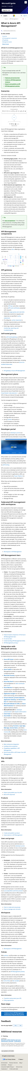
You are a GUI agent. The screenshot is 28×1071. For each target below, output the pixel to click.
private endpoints (19, 697)
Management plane (7, 42)
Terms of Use (19, 1067)
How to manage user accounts (12, 909)
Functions (16, 726)
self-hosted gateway (11, 337)
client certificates (20, 683)
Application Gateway (10, 699)
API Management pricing (10, 643)
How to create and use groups (12, 907)
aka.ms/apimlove (10, 220)
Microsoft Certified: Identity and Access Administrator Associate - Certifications (11, 1040)
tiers (13, 249)
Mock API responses (9, 794)
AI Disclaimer (4, 1062)
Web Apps (6, 728)
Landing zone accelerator (11, 746)
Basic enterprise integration (11, 744)
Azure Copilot (8, 669)
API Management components (9, 38)
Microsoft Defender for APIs (12, 703)
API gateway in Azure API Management (14, 370)
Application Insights (10, 693)
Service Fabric (14, 728)
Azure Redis (7, 716)
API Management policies (12, 86)
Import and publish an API (12, 84)
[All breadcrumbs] (2, 19)
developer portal (15, 433)
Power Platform (18, 476)
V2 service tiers (8, 639)
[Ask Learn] (23, 19)
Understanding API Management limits (14, 641)
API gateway (5, 40)
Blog (20, 1062)
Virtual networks (9, 697)
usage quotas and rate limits (16, 312)
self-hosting (6, 465)
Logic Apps (22, 726)
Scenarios (4, 36)
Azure (6, 19)
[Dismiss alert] (26, 2)
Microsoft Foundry (9, 675)
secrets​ (8, 685)
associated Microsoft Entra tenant (13, 891)
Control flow (6, 981)
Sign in (25, 15)
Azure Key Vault (8, 681)
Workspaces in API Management (13, 551)
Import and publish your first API (13, 792)
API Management (14, 19)
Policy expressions (9, 1000)
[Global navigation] (1, 15)
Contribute (3, 1065)
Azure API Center (8, 659)
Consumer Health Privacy (7, 1067)
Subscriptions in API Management (13, 835)
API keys (10, 306)
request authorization (20, 712)
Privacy (9, 1065)
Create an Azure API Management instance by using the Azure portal (14, 1013)
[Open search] (21, 15)
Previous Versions (13, 1062)
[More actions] (25, 19)
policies (10, 419)
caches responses (16, 320)
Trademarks (4, 1069)
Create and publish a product (12, 833)
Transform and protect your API (12, 998)
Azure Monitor (8, 687)
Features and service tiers (12, 78)
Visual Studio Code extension (9, 393)
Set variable (16, 981)
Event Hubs (7, 714)
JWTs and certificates (13, 308)
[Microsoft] (14, 16)
